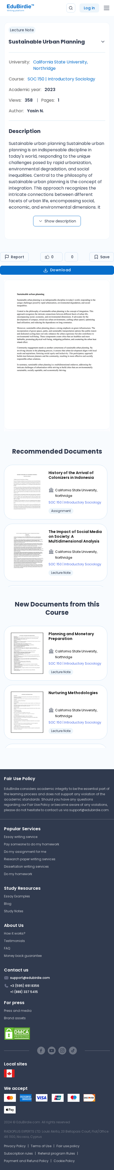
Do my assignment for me (25, 851)
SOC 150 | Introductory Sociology (61, 79)
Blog (7, 903)
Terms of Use (41, 1146)
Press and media (18, 1010)
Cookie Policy (64, 1161)
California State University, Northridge (60, 65)
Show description (60, 221)
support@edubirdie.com (89, 810)
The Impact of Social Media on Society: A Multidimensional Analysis (75, 536)
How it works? (14, 933)
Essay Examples (17, 896)
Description (25, 131)
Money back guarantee (23, 955)
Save (104, 257)
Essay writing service (20, 837)
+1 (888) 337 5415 (24, 992)
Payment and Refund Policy (26, 1161)
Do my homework (18, 874)
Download (60, 270)
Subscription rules (18, 1153)
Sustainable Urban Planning (46, 41)
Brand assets (15, 1018)
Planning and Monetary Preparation (71, 636)
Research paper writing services (29, 859)
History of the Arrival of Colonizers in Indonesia (71, 475)
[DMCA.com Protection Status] (57, 1033)
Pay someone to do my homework (31, 844)
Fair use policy (68, 1146)
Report (17, 257)
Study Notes (13, 911)
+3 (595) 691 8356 (24, 985)
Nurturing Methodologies (73, 692)
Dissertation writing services (26, 866)
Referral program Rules (56, 1153)
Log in (89, 8)
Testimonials (14, 941)
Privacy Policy (15, 1146)
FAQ (7, 948)
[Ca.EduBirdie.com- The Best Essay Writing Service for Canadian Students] (9, 1076)
